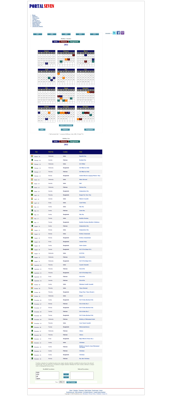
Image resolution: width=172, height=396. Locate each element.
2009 (66, 34)
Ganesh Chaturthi (84, 264)
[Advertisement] (124, 54)
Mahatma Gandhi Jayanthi (86, 284)
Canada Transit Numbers (99, 392)
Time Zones (35, 18)
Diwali (81, 296)
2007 (38, 34)
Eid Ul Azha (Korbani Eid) (86, 299)
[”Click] (114, 34)
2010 (80, 34)
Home (33, 15)
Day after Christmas (84, 358)
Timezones (81, 390)
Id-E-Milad (82, 164)
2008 (52, 34)
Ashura (81, 331)
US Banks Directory (88, 392)
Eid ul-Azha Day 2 (84, 311)
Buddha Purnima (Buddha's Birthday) (89, 222)
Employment (95, 390)
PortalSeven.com (70, 392)
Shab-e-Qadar (82, 245)
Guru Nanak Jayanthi (85, 323)
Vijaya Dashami (83, 288)
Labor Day (82, 210)
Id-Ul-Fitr (81, 253)
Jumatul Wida (83, 241)
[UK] (47, 377)
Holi (80, 183)
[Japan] (47, 379)
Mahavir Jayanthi (83, 198)
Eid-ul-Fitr (82, 257)
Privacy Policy (92, 393)
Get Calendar (71, 382)
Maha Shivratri (83, 179)
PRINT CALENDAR (66, 125)
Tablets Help (36, 25)
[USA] (47, 375)
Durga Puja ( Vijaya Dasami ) (86, 292)
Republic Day (82, 156)
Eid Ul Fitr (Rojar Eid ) (85, 249)
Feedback (99, 393)
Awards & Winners (37, 26)
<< (66, 377)
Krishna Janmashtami (85, 237)
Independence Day (84, 191)
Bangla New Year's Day (85, 195)
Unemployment (36, 22)
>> (66, 374)
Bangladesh (89, 129)
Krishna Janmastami (84, 233)
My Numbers (36, 20)
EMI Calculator (78, 392)
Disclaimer (85, 393)
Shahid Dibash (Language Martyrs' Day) (89, 175)
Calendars (75, 390)
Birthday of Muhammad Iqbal (87, 319)
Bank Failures (36, 23)
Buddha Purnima (83, 218)
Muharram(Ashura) (84, 327)
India (42, 129)
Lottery (35, 19)
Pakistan (65, 129)
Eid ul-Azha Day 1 (84, 303)
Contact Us (104, 393)
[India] (47, 373)
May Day (81, 206)
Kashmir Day (82, 160)
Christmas (81, 342)
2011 (94, 34)
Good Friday (82, 202)
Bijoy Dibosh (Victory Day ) (86, 338)
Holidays (35, 16)
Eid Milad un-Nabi (84, 167)
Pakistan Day (82, 187)
